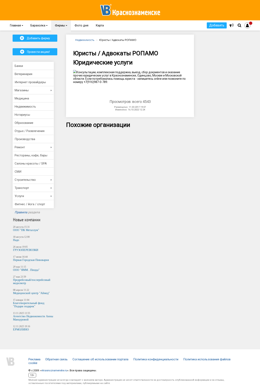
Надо (16, 240)
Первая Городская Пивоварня (31, 260)
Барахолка (39, 25)
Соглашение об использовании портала (100, 359)
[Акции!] (232, 25)
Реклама (34, 359)
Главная (16, 25)
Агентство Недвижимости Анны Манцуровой (33, 318)
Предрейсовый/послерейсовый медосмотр (31, 281)
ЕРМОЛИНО (21, 329)
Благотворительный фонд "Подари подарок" (28, 305)
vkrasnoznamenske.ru (54, 370)
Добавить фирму (35, 38)
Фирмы (61, 25)
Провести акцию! (35, 51)
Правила (21, 212)
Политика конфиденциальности (155, 359)
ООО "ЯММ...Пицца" (26, 269)
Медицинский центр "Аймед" (31, 293)
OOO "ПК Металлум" (26, 230)
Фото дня (81, 25)
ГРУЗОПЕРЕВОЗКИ (25, 250)
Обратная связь (56, 359)
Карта (100, 25)
